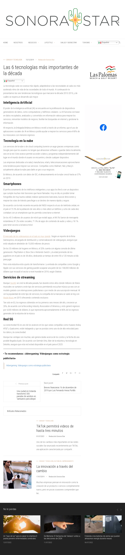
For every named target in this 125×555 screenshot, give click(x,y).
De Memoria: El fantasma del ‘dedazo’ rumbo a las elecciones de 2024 (62, 537)
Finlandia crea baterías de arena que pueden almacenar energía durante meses (102, 537)
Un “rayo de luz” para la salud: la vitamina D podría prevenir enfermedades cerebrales (20, 537)
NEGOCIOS (32, 43)
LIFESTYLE (49, 43)
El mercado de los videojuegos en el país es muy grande (26, 236)
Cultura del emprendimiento (63, 461)
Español (105, 42)
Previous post (23, 384)
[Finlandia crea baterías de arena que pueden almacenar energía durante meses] (103, 524)
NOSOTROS (18, 43)
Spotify (13, 283)
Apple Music (8, 297)
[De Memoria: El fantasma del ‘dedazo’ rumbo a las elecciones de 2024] (62, 524)
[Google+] (71, 373)
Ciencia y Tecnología (14, 60)
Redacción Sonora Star (46, 60)
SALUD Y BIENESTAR (69, 43)
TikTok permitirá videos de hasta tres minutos (54, 428)
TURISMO (86, 43)
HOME (5, 43)
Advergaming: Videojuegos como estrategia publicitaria (28, 365)
